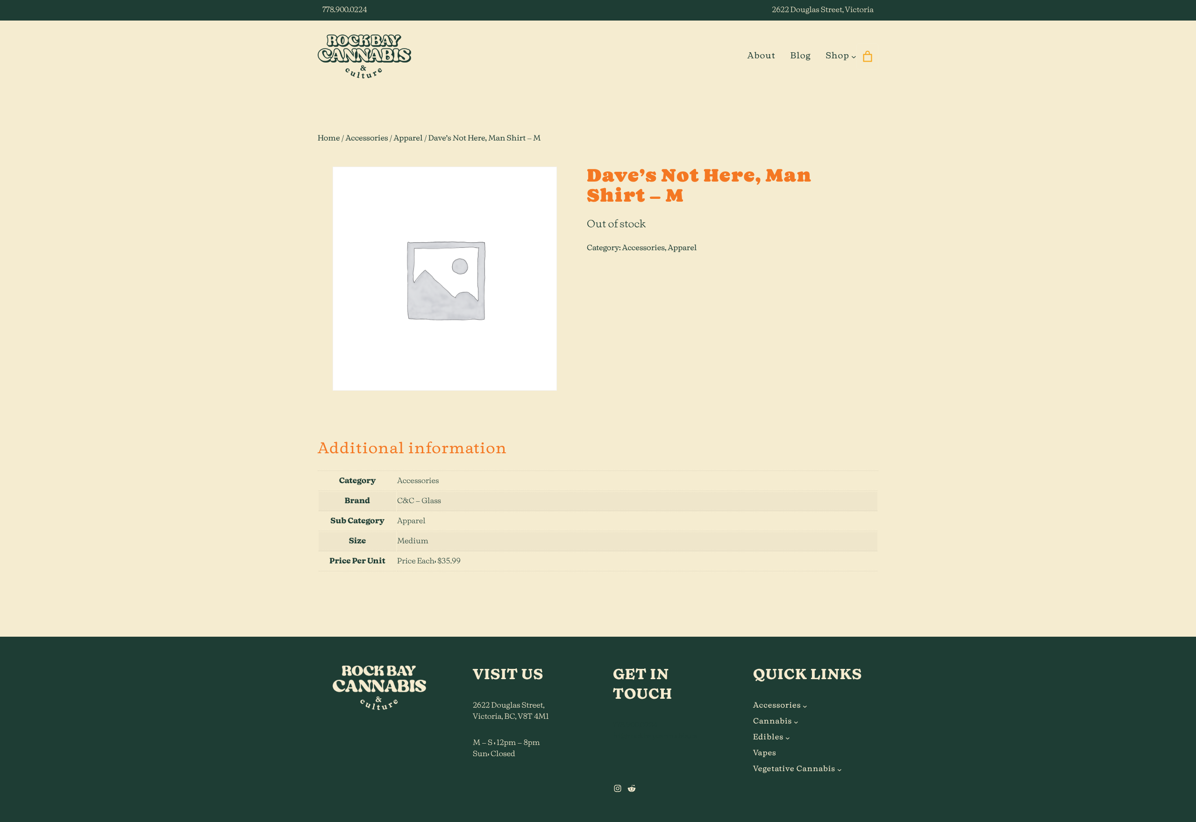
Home (329, 138)
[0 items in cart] (867, 56)
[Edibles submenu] (787, 737)
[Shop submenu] (853, 56)
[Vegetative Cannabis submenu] (839, 769)
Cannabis (772, 721)
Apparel (408, 138)
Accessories (366, 138)
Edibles (768, 737)
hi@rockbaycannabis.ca (655, 736)
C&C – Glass (419, 501)
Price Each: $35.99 (429, 561)
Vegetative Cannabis (794, 769)
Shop (837, 56)
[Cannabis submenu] (796, 721)
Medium (412, 541)
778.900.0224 (344, 10)
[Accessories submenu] (805, 705)
